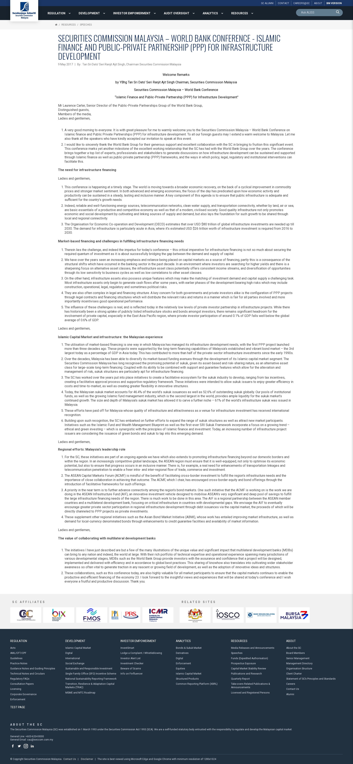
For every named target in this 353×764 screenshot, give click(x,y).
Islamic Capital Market (78, 648)
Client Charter (294, 673)
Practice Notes (18, 663)
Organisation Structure (299, 668)
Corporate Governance (23, 694)
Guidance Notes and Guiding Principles (32, 668)
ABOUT (291, 641)
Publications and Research (246, 673)
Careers (290, 683)
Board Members (295, 653)
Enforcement (17, 699)
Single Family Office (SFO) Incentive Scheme (90, 673)
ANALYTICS (210, 13)
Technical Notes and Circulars (27, 673)
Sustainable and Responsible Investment (88, 668)
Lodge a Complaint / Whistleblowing (141, 653)
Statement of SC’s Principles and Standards (311, 678)
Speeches (86, 24)
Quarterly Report (240, 678)
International (72, 658)
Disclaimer (87, 759)
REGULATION (56, 13)
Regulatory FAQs (19, 678)
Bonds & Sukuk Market (189, 648)
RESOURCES (239, 13)
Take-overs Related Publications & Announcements (250, 685)
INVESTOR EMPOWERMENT (132, 13)
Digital (69, 653)
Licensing (15, 689)
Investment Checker (132, 663)
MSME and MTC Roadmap (80, 692)
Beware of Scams (131, 668)
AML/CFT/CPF (18, 653)
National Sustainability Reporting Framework (90, 678)
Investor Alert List (131, 658)
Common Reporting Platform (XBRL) (197, 683)
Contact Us (292, 689)
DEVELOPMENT (89, 13)
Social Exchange (74, 663)
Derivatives (182, 653)
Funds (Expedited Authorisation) (249, 658)
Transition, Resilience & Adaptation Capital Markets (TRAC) (89, 685)
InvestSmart (127, 648)
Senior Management (297, 658)
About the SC (293, 648)
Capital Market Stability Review (248, 668)
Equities (180, 668)
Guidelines (16, 658)
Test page (17, 707)
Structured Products (187, 678)
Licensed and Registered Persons (250, 692)
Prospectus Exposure (243, 663)
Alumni (290, 694)
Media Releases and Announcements (252, 648)
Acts (13, 648)
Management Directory (299, 663)
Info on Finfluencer (132, 673)
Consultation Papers (22, 683)
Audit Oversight (176, 13)
